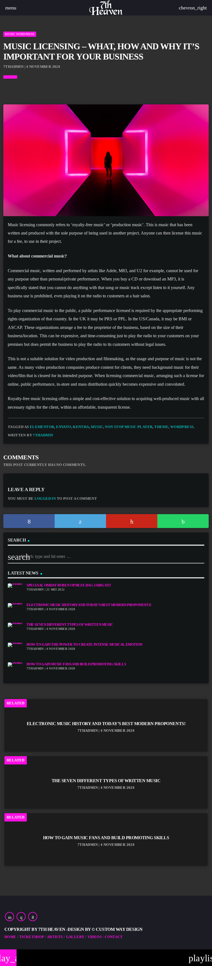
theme (161, 427)
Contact (114, 937)
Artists (55, 937)
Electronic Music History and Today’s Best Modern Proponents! (88, 605)
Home (10, 937)
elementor (42, 427)
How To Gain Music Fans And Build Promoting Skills (76, 664)
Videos (95, 937)
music (97, 427)
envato (63, 427)
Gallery (75, 937)
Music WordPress (19, 34)
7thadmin (43, 435)
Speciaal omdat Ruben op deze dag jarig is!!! (68, 585)
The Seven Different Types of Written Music (69, 625)
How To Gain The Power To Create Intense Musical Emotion (84, 644)
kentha (81, 427)
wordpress (182, 427)
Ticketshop (31, 937)
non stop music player (128, 427)
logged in (45, 498)
